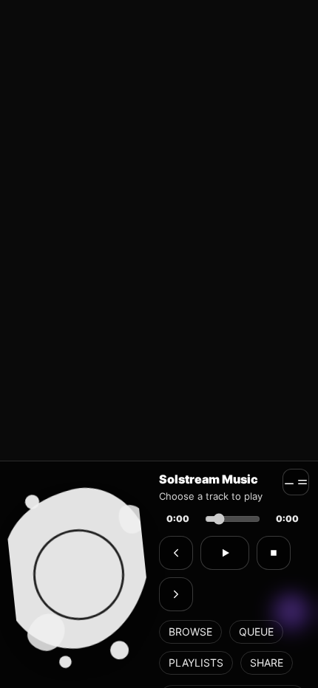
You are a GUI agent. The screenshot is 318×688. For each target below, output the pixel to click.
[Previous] (176, 553)
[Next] (176, 594)
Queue (256, 631)
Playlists (196, 662)
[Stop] (274, 553)
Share (266, 662)
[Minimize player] (296, 482)
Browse (190, 631)
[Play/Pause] (224, 553)
